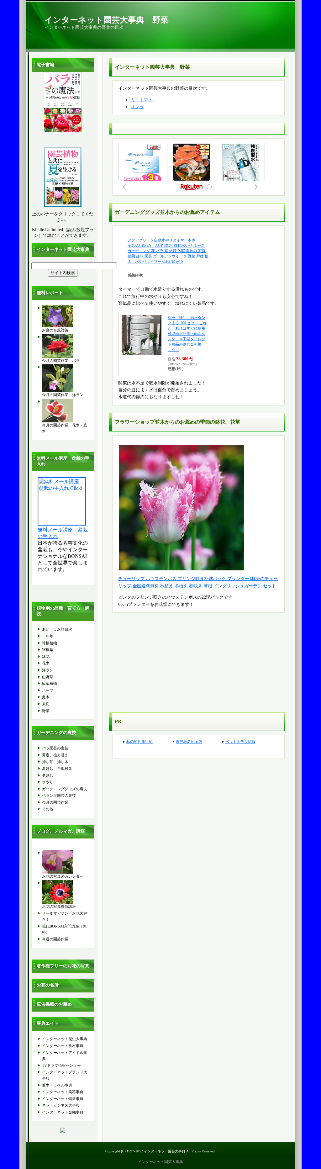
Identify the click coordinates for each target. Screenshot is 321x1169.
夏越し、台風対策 (57, 768)
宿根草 (47, 650)
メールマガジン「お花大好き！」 (64, 916)
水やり (47, 782)
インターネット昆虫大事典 (64, 1039)
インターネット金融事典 (62, 1112)
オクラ (137, 106)
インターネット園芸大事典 (63, 249)
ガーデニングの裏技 (56, 732)
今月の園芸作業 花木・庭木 (64, 428)
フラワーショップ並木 (140, 422)
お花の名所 (48, 985)
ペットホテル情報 (240, 741)
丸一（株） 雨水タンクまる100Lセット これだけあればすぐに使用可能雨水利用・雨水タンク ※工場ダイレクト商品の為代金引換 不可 (187, 333)
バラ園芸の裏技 (55, 748)
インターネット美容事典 (62, 1092)
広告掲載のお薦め (54, 1004)
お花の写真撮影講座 (59, 906)
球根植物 (49, 643)
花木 (46, 663)
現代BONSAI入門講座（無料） (64, 929)
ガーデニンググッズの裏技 (64, 789)
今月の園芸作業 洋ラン (62, 395)
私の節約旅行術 (139, 741)
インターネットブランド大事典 (64, 1075)
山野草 (47, 677)
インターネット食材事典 (62, 1046)
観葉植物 (49, 683)
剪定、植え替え (55, 755)
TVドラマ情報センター (61, 1065)
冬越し (47, 775)
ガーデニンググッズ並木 (142, 212)
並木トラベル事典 (57, 1085)
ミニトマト (142, 100)
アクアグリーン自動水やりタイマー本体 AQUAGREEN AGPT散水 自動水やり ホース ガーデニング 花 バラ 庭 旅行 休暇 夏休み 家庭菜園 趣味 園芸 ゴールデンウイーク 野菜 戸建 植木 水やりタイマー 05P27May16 (168, 251)
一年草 (47, 636)
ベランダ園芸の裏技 (59, 795)
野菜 (46, 711)
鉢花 (46, 656)
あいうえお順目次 (57, 629)
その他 (47, 809)
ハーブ (47, 690)
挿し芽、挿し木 (55, 761)
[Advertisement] (161, 664)
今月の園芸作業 (55, 802)
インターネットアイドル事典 (64, 1055)
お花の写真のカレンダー (62, 876)
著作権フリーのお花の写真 (63, 966)
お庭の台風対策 (55, 330)
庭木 (46, 697)
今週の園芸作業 (55, 939)
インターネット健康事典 (62, 1099)
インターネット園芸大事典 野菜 (107, 19)
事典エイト (48, 1023)
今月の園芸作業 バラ (61, 360)
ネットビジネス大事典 (61, 1105)
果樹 (46, 704)
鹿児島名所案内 (189, 741)
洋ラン (47, 670)
